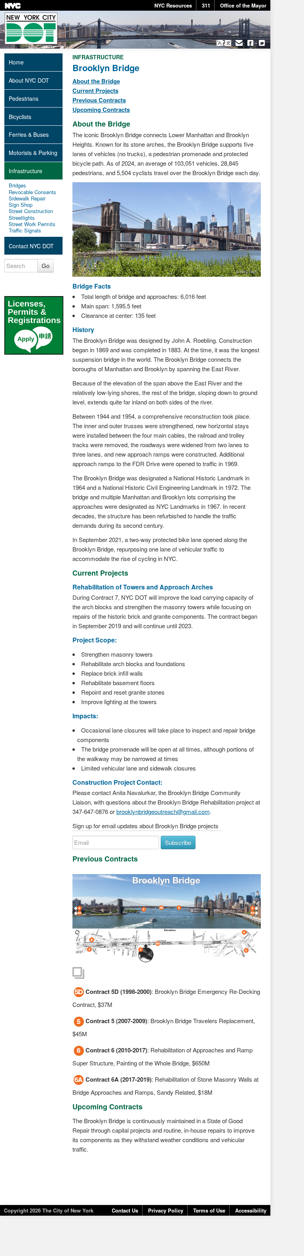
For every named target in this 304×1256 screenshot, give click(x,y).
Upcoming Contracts (101, 109)
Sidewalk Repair (27, 198)
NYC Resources (173, 5)
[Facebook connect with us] (250, 43)
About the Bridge (96, 81)
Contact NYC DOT (31, 246)
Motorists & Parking (33, 153)
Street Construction (31, 211)
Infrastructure (25, 171)
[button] (224, 43)
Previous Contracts (99, 100)
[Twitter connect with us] (262, 43)
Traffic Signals (25, 230)
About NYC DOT (29, 80)
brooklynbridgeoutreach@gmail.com (163, 811)
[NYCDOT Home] (31, 28)
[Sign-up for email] (239, 43)
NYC (13, 6)
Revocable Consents (32, 192)
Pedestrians (23, 98)
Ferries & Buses (29, 134)
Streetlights (22, 218)
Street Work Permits (32, 224)
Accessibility (250, 1210)
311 (206, 5)
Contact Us (125, 1210)
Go (45, 265)
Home (16, 62)
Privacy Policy (165, 1210)
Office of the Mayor (243, 5)
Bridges (17, 185)
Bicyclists (20, 117)
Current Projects (95, 90)
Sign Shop (20, 205)
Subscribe (178, 842)
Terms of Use (209, 1210)
